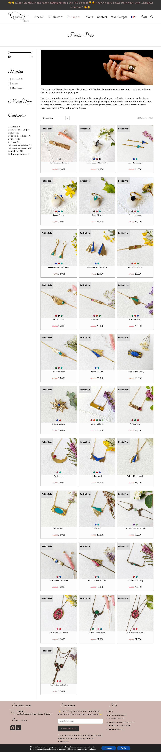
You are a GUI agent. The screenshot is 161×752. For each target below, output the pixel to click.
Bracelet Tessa (59, 372)
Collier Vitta (97, 528)
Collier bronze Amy (135, 580)
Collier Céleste (97, 424)
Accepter (108, 748)
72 (146, 118)
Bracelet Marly (135, 319)
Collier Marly (97, 476)
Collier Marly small (135, 476)
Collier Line (135, 424)
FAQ (111, 712)
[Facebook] (12, 727)
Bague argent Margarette (97, 163)
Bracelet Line (97, 319)
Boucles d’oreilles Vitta (97, 267)
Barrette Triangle (135, 163)
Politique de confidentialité (120, 726)
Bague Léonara (135, 215)
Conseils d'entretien (117, 719)
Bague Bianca (58, 215)
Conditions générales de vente (121, 722)
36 (143, 118)
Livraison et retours (117, 715)
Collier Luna (59, 476)
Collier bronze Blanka (59, 633)
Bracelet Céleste (135, 267)
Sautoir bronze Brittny (59, 685)
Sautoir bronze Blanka (135, 633)
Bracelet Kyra (59, 319)
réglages (92, 749)
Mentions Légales (116, 729)
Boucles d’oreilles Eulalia (58, 267)
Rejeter (123, 748)
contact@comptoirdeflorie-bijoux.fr (35, 714)
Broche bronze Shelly (135, 372)
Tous (151, 118)
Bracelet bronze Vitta (97, 580)
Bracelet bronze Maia (59, 580)
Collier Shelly (59, 528)
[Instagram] (18, 727)
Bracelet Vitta (97, 372)
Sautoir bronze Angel (97, 633)
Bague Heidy (97, 215)
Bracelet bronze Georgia (135, 528)
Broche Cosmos (58, 424)
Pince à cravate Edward (59, 163)
